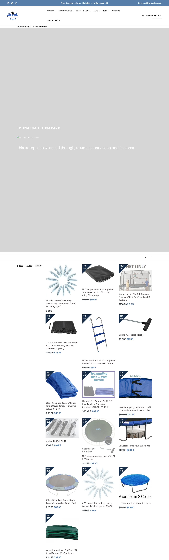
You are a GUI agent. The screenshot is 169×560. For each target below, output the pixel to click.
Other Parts (53, 20)
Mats (96, 11)
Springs (116, 11)
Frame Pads (82, 11)
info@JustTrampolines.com (150, 3)
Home (20, 26)
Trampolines (66, 11)
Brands (51, 11)
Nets (105, 11)
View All (38, 266)
